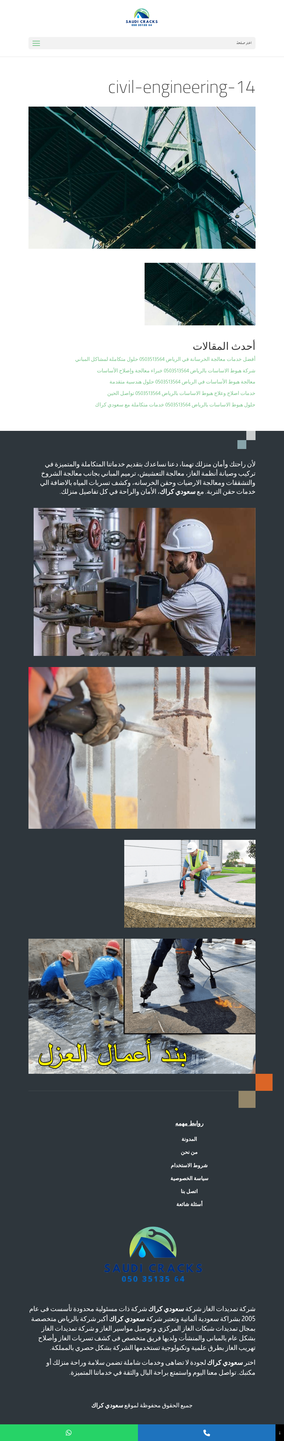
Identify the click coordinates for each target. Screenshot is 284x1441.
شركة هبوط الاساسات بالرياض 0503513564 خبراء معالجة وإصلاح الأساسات (176, 370)
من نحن (189, 1152)
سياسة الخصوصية (189, 1178)
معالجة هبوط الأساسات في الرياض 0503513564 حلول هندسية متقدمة (182, 382)
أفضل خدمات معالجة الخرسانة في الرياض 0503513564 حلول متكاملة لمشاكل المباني (165, 359)
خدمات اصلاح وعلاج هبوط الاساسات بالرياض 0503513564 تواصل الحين (181, 393)
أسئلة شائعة (189, 1204)
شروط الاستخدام (189, 1165)
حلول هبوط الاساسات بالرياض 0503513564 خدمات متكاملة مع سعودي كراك (175, 405)
